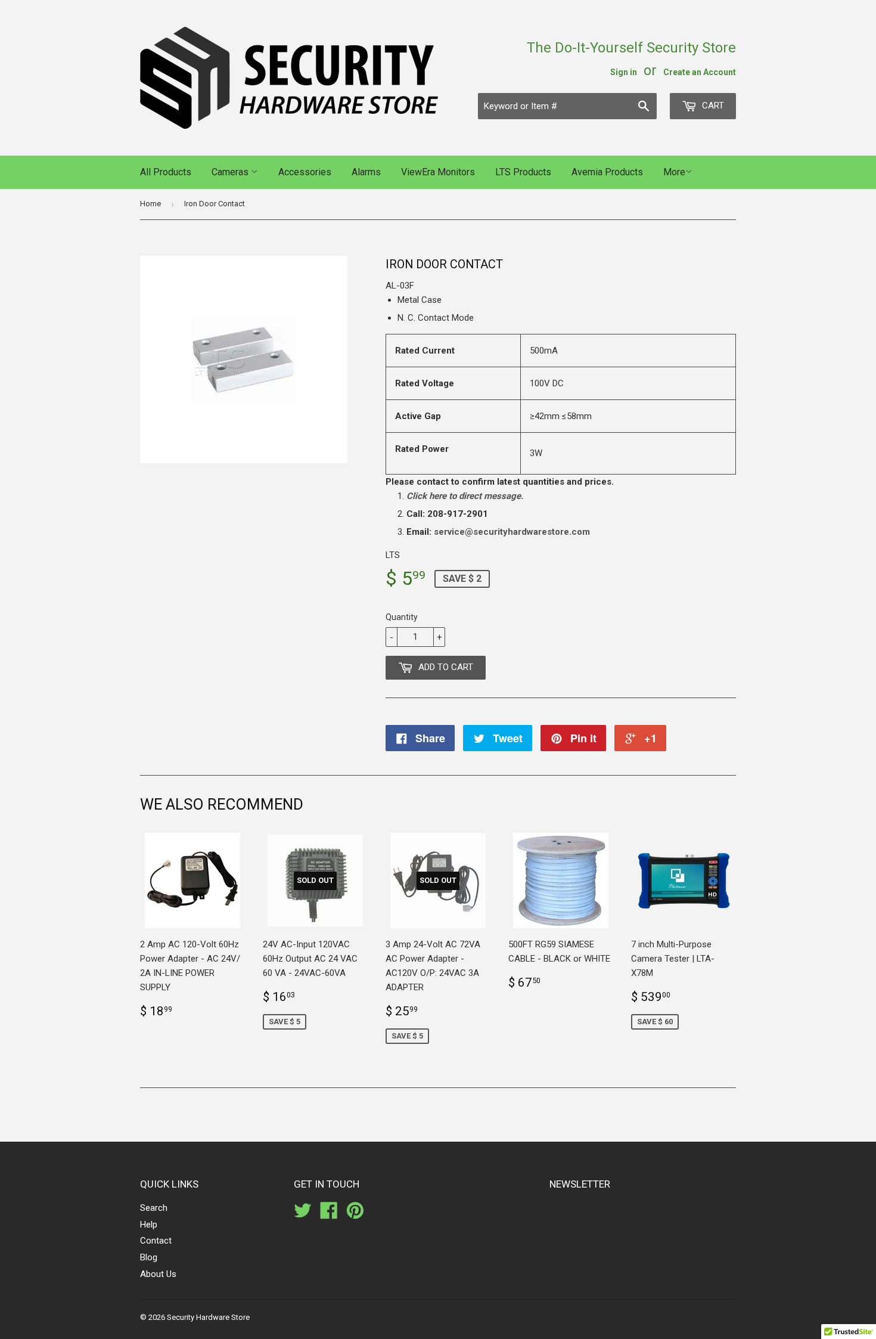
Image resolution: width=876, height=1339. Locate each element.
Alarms (366, 172)
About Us (158, 1274)
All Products (165, 172)
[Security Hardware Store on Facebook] (329, 1214)
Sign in (623, 72)
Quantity (402, 617)
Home (150, 203)
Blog (148, 1257)
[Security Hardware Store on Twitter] (303, 1214)
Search (153, 1207)
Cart (712, 105)
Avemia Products (607, 172)
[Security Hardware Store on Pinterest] (355, 1214)
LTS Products (523, 172)
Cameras (231, 172)
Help (148, 1224)
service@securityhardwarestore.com (512, 531)
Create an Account (699, 72)
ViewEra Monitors (438, 172)
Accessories (304, 172)
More (674, 172)
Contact (156, 1240)
